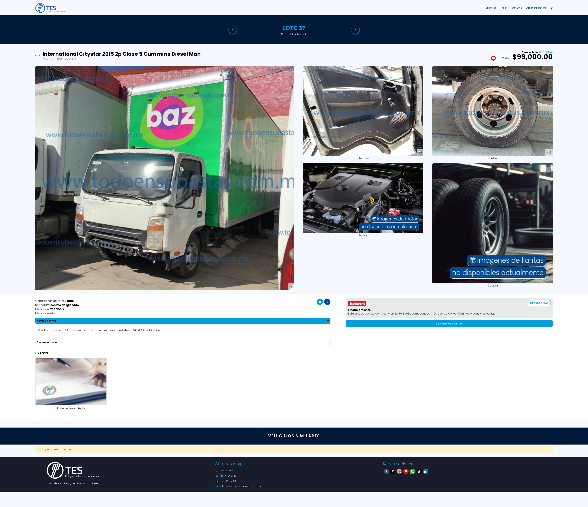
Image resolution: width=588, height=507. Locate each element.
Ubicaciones (226, 470)
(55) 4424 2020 (228, 475)
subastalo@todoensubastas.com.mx (240, 486)
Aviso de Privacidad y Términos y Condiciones (73, 483)
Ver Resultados (449, 323)
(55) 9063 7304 (228, 480)
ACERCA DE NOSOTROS (536, 8)
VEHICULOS (491, 8)
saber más (541, 303)
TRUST (504, 8)
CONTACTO (516, 8)
